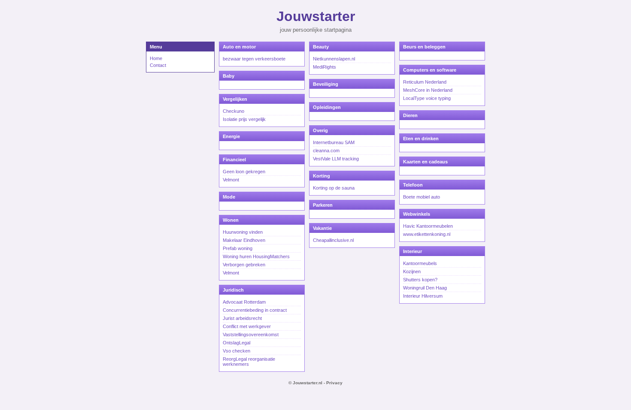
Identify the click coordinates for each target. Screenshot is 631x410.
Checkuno (233, 111)
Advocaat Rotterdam (244, 301)
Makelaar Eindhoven (244, 240)
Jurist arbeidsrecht (242, 318)
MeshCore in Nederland (427, 90)
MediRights (324, 66)
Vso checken (236, 350)
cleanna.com (326, 150)
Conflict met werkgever (247, 326)
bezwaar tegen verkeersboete (254, 58)
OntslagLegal (236, 342)
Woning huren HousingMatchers (256, 256)
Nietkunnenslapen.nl (334, 58)
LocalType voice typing (427, 98)
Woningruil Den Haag (425, 287)
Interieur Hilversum (423, 295)
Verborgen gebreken (244, 264)
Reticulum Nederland (424, 81)
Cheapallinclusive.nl (333, 240)
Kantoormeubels (420, 263)
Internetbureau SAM (334, 142)
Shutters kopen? (420, 279)
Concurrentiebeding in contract (255, 310)
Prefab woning (237, 248)
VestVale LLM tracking (336, 158)
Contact (158, 65)
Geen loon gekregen (244, 171)
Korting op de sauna (334, 187)
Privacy (334, 382)
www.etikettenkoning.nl (426, 234)
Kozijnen (412, 271)
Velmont (231, 179)
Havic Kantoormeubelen (428, 226)
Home (156, 58)
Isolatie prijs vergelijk (244, 119)
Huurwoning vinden (243, 232)
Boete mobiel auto (421, 196)
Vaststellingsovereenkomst (251, 334)
